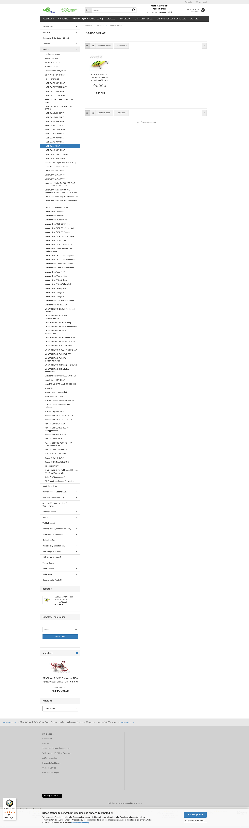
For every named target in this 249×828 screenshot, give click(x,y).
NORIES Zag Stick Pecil (54, 411)
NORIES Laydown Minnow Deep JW (59, 400)
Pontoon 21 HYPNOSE (54, 439)
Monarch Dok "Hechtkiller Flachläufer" (60, 259)
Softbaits (63, 19)
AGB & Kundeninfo (49, 758)
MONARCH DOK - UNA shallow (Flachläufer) (57, 370)
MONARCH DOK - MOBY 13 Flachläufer (61, 337)
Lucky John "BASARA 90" (55, 179)
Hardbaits (125, 19)
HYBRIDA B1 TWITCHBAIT (56, 87)
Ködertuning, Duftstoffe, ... (53, 557)
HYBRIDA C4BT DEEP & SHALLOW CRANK (59, 100)
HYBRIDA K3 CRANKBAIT (55, 134)
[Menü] (14, 799)
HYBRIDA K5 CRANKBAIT (55, 142)
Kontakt (45, 743)
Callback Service (49, 768)
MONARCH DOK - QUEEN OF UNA (58, 346)
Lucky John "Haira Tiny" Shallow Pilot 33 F (61, 202)
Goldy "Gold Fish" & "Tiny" (55, 75)
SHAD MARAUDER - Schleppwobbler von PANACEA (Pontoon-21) (61, 471)
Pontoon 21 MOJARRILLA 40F (57, 450)
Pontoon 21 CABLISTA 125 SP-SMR (59, 416)
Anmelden (60, 637)
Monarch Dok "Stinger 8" (54, 296)
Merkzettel (202, 2)
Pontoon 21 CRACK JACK (55, 424)
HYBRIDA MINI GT (52, 146)
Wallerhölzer (48, 574)
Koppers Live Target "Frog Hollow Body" (61, 162)
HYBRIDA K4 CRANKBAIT (55, 138)
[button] (87, 46)
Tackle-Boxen (48, 563)
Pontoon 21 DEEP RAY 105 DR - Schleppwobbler (57, 429)
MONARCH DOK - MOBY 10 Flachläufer (61, 327)
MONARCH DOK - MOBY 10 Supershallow (56, 332)
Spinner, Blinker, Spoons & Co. (171, 19)
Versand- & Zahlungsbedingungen (56, 748)
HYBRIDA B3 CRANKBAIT (55, 91)
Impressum (47, 739)
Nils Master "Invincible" (54, 396)
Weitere (194, 19)
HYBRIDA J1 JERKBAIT (54, 113)
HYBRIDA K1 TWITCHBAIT (56, 130)
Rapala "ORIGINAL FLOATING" (57, 462)
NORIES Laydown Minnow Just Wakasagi (57, 406)
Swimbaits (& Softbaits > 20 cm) (87, 19)
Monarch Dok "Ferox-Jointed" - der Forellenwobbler (58, 250)
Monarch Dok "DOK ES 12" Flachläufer (60, 228)
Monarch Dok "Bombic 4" (55, 216)
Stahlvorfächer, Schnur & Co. (54, 534)
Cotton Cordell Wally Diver (55, 71)
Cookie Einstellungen (50, 772)
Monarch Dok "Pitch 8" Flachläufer (58, 284)
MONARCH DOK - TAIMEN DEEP (58, 354)
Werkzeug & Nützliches (52, 551)
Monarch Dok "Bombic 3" (55, 211)
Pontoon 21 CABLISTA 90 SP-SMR (58, 420)
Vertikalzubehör (49, 523)
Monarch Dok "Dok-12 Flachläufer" (59, 244)
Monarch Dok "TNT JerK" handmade (59, 301)
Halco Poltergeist (52, 79)
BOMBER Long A (51, 67)
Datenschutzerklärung (80, 822)
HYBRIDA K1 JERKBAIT (54, 125)
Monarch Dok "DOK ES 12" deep (57, 224)
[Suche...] (133, 10)
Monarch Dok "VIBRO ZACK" (56, 305)
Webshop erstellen (115, 803)
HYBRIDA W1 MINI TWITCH (56, 154)
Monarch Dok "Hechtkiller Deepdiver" (60, 255)
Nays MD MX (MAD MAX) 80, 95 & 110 (60, 384)
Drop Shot (47, 517)
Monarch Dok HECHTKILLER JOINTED (60, 376)
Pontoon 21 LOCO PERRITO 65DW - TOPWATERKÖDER (59, 444)
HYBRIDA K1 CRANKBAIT (55, 121)
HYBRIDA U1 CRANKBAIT (55, 150)
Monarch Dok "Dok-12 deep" (56, 240)
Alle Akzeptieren (195, 814)
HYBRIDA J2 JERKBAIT (54, 117)
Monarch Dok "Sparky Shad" (56, 288)
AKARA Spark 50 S (52, 62)
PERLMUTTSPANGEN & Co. (54, 497)
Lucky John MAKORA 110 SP (56, 207)
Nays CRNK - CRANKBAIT (55, 380)
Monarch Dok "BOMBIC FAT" (56, 220)
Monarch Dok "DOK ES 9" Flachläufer (60, 236)
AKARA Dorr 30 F (51, 58)
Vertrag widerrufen (52, 796)
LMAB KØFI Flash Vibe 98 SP (56, 167)
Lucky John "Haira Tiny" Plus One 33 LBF (61, 197)
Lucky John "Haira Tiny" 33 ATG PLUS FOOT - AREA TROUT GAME (60, 184)
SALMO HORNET (52, 466)
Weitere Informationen (195, 820)
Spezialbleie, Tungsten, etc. (54, 546)
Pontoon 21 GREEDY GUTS (55, 435)
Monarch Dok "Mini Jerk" (55, 272)
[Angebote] (77, 653)
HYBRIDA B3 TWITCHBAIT (56, 95)
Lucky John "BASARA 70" (55, 175)
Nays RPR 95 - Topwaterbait (56, 392)
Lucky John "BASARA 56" (55, 171)
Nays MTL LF (50, 388)
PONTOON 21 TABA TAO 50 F (57, 454)
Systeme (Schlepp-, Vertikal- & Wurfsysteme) (55, 504)
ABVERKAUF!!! (48, 19)
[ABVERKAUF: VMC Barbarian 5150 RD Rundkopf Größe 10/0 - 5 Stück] (60, 666)
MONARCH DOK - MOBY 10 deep (58, 322)
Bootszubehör (48, 569)
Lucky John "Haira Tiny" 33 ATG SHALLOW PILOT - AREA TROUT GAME (61, 191)
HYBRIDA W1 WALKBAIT (55, 158)
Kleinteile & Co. (49, 540)
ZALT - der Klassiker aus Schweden (59, 481)
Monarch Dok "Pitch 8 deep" (56, 280)
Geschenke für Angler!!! (52, 580)
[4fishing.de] (61, 10)
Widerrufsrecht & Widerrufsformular (57, 753)
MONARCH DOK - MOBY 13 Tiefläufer (60, 342)
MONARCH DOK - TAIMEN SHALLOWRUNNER (55, 359)
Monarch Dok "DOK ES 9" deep (57, 232)
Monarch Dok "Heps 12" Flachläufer (59, 268)
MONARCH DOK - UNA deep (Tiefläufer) (61, 365)
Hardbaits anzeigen (52, 54)
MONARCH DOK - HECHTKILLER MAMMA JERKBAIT (58, 317)
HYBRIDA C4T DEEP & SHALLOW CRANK (58, 107)
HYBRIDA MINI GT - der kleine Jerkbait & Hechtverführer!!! (99, 77)
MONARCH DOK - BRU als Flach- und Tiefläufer (59, 310)
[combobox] (104, 46)
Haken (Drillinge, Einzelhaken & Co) (57, 529)
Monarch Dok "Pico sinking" (56, 276)
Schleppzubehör (49, 512)
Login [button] (189, 2)
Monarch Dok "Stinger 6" (54, 292)
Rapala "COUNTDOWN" (54, 458)
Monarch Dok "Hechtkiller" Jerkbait (59, 264)
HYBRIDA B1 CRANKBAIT (55, 83)
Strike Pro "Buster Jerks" (55, 477)
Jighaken (111, 19)
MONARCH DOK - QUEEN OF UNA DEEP (61, 350)
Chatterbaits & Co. (144, 19)
